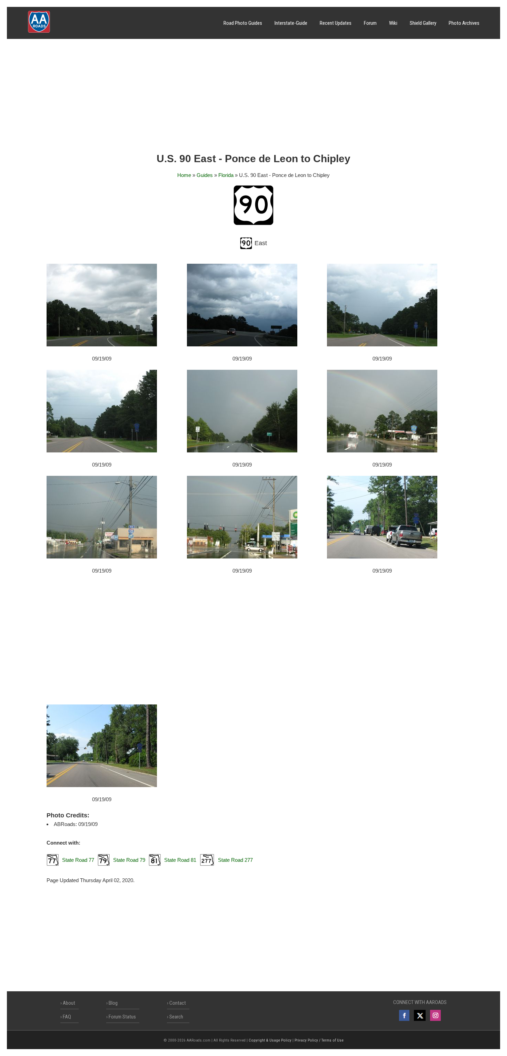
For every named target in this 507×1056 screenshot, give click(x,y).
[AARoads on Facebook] (404, 1015)
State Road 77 (78, 860)
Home (184, 175)
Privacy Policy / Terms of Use (319, 1040)
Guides (205, 175)
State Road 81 (180, 860)
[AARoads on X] (419, 1015)
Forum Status (122, 1017)
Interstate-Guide (291, 23)
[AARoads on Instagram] (435, 1015)
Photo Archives (464, 23)
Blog (113, 1003)
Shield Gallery (423, 23)
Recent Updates (335, 23)
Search (176, 1017)
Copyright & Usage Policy (270, 1040)
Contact (177, 1003)
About (69, 1003)
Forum (370, 23)
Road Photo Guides (242, 23)
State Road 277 (235, 860)
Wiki (393, 23)
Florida (225, 175)
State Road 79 (129, 860)
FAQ (67, 1017)
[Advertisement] (253, 98)
